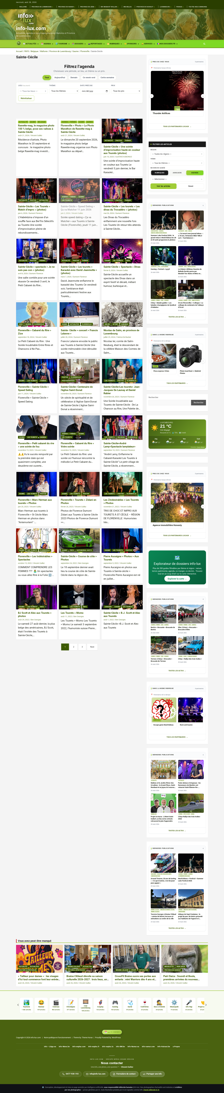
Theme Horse (87, 1037)
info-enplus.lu (107, 1047)
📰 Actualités (29, 44)
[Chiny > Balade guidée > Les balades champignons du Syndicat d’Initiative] (163, 289)
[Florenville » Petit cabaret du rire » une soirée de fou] (36, 427)
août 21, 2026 (23, 135)
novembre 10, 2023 (68, 450)
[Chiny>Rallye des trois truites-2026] (191, 803)
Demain (74, 77)
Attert (115, 324)
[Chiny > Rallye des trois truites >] (191, 645)
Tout (47, 77)
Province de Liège (87, 7)
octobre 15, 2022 (25, 563)
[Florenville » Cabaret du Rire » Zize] (36, 314)
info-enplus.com (79, 1047)
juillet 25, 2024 (109, 337)
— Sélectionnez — (159, 179)
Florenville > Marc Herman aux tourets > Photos (35, 501)
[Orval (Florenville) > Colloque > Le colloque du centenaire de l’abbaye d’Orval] (191, 289)
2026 (186, 230)
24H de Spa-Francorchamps (164, 874)
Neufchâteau (154, 230)
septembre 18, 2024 (26, 337)
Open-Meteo (201, 447)
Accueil (18, 43)
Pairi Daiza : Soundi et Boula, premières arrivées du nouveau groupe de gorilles (180, 979)
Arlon (107, 324)
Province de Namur (66, 7)
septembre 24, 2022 (69, 563)
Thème (52, 85)
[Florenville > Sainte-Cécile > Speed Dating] (36, 371)
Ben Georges (83, 563)
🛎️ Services (146, 44)
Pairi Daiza (181, 966)
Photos (119, 140)
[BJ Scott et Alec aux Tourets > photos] (36, 597)
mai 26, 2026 (109, 213)
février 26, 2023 (67, 507)
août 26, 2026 (23, 983)
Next (92, 647)
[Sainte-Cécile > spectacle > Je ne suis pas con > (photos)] (36, 251)
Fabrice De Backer (124, 337)
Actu (159, 266)
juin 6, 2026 (22, 213)
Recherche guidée (157, 168)
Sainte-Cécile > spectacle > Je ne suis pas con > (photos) (36, 268)
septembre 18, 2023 (112, 450)
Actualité (23, 122)
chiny (185, 656)
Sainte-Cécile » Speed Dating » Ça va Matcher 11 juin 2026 (78, 208)
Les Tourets (67, 200)
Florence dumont (192, 656)
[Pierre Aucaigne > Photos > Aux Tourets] (122, 540)
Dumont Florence (36, 213)
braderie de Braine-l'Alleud (167, 909)
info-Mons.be (64, 1047)
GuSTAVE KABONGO (123, 157)
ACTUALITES (43, 200)
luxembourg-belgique (184, 876)
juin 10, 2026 (109, 157)
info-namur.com (148, 1047)
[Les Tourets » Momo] (79, 597)
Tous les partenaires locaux (176, 126)
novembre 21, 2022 (111, 507)
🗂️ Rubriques (113, 44)
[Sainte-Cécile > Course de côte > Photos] (79, 540)
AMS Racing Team (155, 876)
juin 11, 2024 (23, 394)
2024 (21, 324)
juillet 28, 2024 (66, 337)
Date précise (86, 85)
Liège (128, 260)
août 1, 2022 (109, 620)
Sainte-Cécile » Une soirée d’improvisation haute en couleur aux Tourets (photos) (122, 149)
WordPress (116, 1037)
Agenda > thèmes (69, 122)
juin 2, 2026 (65, 213)
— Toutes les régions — (162, 154)
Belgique (42, 122)
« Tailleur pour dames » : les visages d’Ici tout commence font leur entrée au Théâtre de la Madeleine (38, 979)
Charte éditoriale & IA (151, 1090)
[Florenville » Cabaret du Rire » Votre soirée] (79, 427)
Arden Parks (182, 911)
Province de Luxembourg (42, 7)
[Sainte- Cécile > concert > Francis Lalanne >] (79, 314)
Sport (133, 970)
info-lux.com (31, 28)
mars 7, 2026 (66, 277)
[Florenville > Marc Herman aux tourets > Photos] (36, 484)
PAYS (72, 550)
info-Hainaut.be (164, 1047)
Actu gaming (164, 266)
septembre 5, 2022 (111, 563)
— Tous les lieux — (28, 91)
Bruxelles (128, 7)
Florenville (39, 324)
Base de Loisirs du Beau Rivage (159, 232)
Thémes (128, 140)
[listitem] (26, 1005)
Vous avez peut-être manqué (34, 940)
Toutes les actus (176, 317)
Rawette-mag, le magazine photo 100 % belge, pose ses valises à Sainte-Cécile (36, 128)
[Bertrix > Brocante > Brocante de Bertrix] (163, 614)
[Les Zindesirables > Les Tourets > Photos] (122, 484)
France (179, 7)
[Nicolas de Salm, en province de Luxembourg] (122, 314)
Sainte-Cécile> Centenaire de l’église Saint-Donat (77, 388)
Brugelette (169, 966)
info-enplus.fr (93, 1047)
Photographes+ (68, 381)
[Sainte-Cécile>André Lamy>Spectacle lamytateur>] (122, 427)
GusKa (192, 814)
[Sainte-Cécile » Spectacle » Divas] (122, 251)
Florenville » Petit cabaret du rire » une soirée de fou (36, 445)
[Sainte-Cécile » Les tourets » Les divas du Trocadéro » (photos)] (122, 190)
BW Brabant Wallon (109, 7)
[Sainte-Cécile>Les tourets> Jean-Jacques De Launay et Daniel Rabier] (122, 371)
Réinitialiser (26, 98)
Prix (113, 85)
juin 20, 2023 (23, 507)
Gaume (33, 122)
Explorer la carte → (177, 578)
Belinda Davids (191, 266)
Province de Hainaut (144, 7)
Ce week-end (89, 77)
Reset (190, 186)
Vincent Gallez (36, 135)
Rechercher (153, 397)
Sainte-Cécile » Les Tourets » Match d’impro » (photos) (34, 208)
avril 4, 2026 (23, 273)
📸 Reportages (95, 44)
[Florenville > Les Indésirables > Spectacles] (36, 540)
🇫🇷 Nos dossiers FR (166, 44)
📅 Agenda (46, 44)
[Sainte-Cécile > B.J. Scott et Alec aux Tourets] (122, 597)
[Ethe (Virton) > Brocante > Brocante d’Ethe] (191, 614)
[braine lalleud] (87, 959)
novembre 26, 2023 (111, 397)
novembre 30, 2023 (68, 394)
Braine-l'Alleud (155, 909)
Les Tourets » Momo (72, 612)
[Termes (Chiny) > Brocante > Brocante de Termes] (163, 645)
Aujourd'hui (59, 77)
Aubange (124, 324)
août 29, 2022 (23, 620)
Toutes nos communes (198, 7)
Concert (108, 607)
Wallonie (23, 7)
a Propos (176, 1047)
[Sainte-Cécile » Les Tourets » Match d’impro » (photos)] (36, 190)
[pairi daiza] (184, 959)
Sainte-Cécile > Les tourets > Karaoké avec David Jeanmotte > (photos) (79, 270)
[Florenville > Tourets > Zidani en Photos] (79, 484)
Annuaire (177, 173)
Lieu (24, 85)
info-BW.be (120, 1047)
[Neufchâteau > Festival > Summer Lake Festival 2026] (191, 863)
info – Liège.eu (50, 1047)
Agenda (89, 122)
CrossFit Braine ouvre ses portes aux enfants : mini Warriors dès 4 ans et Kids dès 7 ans (135, 979)
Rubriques (159, 173)
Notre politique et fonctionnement (57, 1037)
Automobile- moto (84, 550)
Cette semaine (107, 77)
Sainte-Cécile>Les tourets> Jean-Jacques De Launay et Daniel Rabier (122, 390)
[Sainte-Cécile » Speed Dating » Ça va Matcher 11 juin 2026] (79, 190)
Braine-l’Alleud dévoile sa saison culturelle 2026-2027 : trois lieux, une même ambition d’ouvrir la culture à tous (87, 981)
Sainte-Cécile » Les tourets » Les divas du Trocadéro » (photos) (122, 208)
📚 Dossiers (77, 44)
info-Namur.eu (133, 1047)
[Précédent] (18, 1005)
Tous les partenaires (176, 383)
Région (153, 150)
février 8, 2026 (109, 270)
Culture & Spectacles (28, 970)
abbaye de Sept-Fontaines (190, 909)
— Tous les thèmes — (161, 163)
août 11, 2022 (66, 616)
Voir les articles (163, 186)
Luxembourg (165, 7)
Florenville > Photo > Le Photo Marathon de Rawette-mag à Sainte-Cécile (77, 128)
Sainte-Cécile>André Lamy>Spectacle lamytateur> (119, 445)
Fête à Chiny (187, 814)
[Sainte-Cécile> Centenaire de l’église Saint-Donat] (79, 371)
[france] (39, 959)
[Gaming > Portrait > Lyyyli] (163, 255)
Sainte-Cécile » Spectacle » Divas (122, 266)
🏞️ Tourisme (61, 44)
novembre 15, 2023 (25, 450)
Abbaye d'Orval (196, 300)
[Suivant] (206, 1005)
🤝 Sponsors (130, 44)
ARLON (190, 230)
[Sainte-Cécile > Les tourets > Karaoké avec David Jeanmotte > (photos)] (79, 251)
